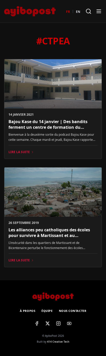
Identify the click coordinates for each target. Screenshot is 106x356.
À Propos (27, 311)
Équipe (46, 311)
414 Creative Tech (58, 341)
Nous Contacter (72, 311)
